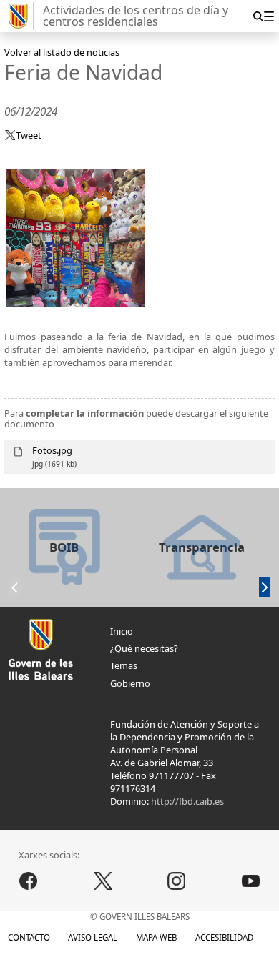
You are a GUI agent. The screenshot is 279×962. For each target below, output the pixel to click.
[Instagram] (177, 881)
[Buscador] (258, 16)
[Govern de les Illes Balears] (19, 16)
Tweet (28, 135)
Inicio (121, 631)
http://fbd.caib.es (187, 801)
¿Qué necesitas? (144, 648)
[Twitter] (102, 881)
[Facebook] (29, 881)
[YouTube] (251, 881)
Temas (123, 665)
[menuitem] (268, 16)
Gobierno (130, 683)
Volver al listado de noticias (61, 52)
